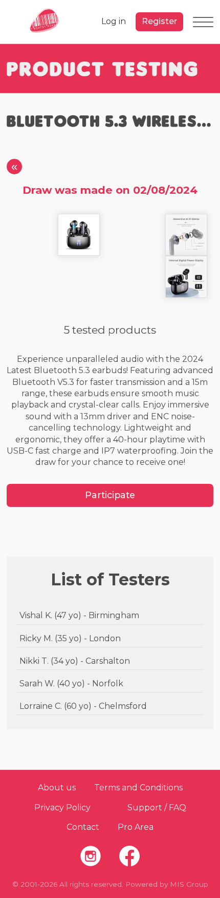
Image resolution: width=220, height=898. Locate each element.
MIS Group (189, 884)
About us (57, 787)
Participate (110, 494)
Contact (83, 827)
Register (159, 21)
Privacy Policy (62, 807)
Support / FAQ (156, 807)
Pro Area (135, 827)
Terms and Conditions (138, 787)
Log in (113, 21)
